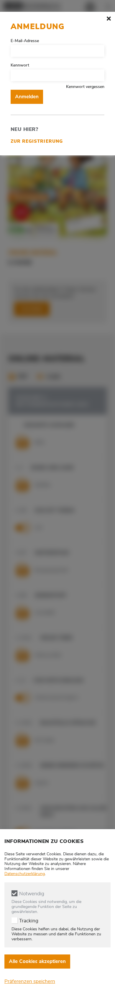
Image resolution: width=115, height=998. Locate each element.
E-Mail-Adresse (25, 41)
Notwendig (31, 893)
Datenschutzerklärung (24, 874)
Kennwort (20, 65)
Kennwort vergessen (85, 87)
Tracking (28, 920)
